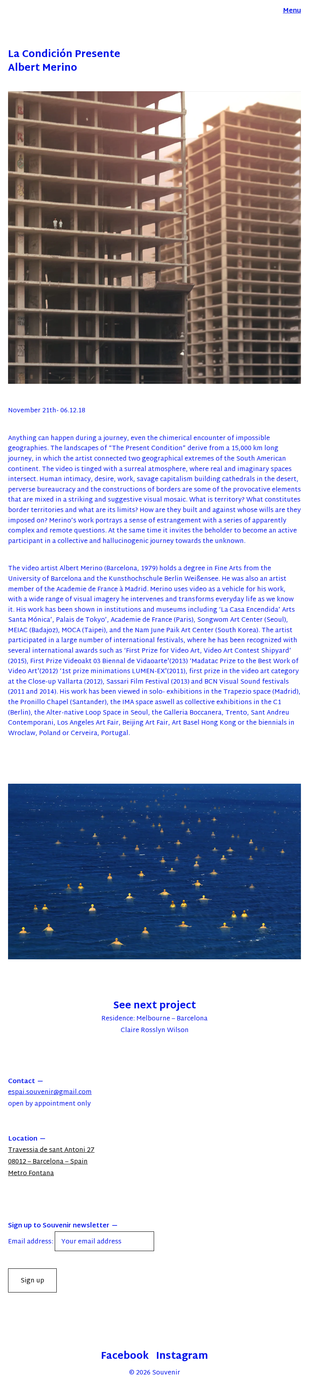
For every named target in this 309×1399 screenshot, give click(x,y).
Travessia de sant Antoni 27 (51, 1150)
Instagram (182, 1356)
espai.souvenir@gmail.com (50, 1092)
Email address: (31, 1242)
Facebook (125, 1356)
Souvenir (166, 1373)
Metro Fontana (31, 1174)
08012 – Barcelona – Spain (48, 1162)
